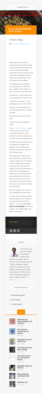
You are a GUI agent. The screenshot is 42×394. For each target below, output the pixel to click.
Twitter (18, 230)
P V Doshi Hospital (16, 304)
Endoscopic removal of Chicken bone (24, 340)
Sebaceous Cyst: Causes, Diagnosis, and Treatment (24, 321)
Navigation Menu (22, 7)
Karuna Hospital (15, 300)
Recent (21, 312)
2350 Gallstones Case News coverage (24, 348)
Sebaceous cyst (22, 382)
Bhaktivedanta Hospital (18, 295)
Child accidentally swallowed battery (23, 375)
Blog (21, 39)
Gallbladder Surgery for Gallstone (24, 367)
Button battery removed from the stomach (23, 331)
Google (10, 230)
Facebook (14, 230)
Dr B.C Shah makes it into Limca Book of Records (24, 358)
